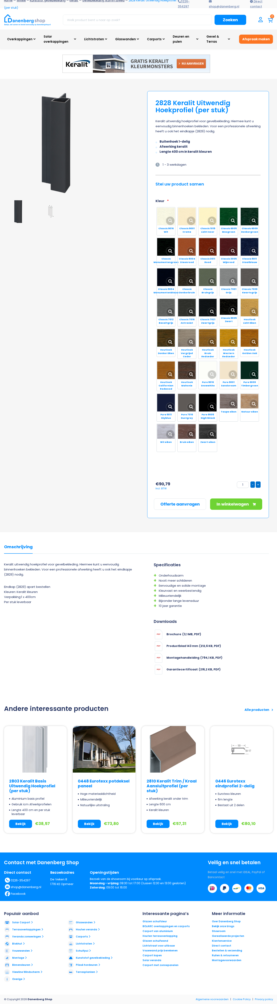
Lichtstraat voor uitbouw (159, 945)
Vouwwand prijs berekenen (160, 950)
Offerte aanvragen (180, 504)
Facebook (18, 894)
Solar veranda (152, 960)
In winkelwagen (233, 504)
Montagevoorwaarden (226, 960)
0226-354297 (20, 880)
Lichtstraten (94, 39)
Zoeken (230, 20)
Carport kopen (152, 955)
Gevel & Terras (212, 39)
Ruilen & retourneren (225, 955)
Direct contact (221, 945)
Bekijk (20, 824)
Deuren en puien (181, 39)
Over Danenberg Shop (226, 921)
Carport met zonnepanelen (160, 965)
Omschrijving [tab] (18, 547)
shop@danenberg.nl (26, 887)
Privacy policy (264, 999)
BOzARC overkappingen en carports (166, 926)
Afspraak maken (256, 39)
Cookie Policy (242, 999)
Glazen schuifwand (155, 941)
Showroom (218, 931)
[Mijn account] (260, 20)
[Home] (27, 19)
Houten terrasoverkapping (160, 936)
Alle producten (257, 710)
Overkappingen (19, 39)
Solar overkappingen (56, 39)
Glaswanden (125, 39)
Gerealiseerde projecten (228, 936)
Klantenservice (222, 941)
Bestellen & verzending (227, 950)
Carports (154, 39)
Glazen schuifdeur (155, 921)
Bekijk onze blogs (223, 926)
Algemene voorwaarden (212, 999)
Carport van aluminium (158, 931)
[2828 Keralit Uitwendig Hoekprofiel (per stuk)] (59, 143)
